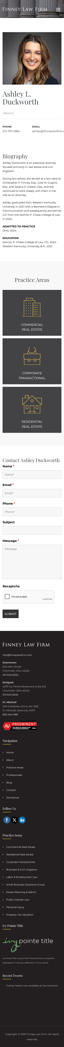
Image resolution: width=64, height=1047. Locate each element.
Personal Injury (15, 907)
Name (8, 466)
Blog (9, 782)
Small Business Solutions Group (25, 884)
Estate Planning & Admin (21, 892)
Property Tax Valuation (19, 914)
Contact (11, 790)
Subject (9, 522)
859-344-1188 (10, 714)
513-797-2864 (11, 131)
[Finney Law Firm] (25, 9)
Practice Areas (14, 767)
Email (8, 485)
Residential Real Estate (19, 854)
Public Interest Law (17, 899)
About (10, 760)
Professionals (14, 775)
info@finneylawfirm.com (17, 655)
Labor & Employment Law (21, 877)
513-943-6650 (10, 674)
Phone (9, 503)
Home (10, 752)
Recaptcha (11, 586)
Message (11, 541)
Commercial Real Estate (20, 847)
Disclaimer (12, 797)
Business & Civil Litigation (21, 869)
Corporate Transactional (20, 862)
